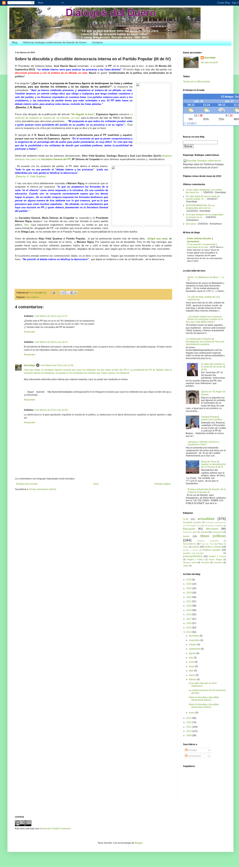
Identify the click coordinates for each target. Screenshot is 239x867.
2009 (189, 735)
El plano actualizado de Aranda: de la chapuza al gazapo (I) (207, 490)
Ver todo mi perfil (209, 62)
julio (191, 657)
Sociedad (205, 562)
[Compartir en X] (68, 293)
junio (192, 662)
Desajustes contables (213, 526)
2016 (189, 623)
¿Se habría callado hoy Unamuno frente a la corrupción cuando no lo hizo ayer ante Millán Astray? (204, 319)
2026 (189, 579)
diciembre (194, 635)
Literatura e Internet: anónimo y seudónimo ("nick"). (203, 443)
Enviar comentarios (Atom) (42, 489)
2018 (189, 614)
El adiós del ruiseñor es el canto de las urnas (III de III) (213, 367)
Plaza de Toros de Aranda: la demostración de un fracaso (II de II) (213, 464)
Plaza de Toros (207, 544)
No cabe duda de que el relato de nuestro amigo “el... (203, 197)
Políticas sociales (212, 550)
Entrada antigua (163, 484)
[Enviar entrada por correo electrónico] (53, 292)
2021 (189, 601)
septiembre (195, 649)
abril (191, 670)
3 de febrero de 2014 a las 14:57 (51, 316)
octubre (193, 644)
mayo (192, 666)
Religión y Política (195, 559)
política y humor (213, 546)
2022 (189, 597)
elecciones (212, 528)
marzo (192, 675)
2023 (189, 592)
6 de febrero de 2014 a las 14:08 (51, 410)
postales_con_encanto (193, 553)
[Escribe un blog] (65, 293)
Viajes (185, 566)
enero (192, 712)
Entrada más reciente (27, 484)
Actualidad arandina (192, 522)
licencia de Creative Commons (55, 828)
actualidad (206, 519)
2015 (189, 627)
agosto (192, 653)
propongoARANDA (192, 556)
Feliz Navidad (202, 532)
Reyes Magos (215, 559)
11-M (185, 519)
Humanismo (217, 532)
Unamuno (218, 562)
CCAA (198, 526)
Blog (14, 42)
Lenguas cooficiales (207, 541)
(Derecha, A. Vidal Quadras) (31, 176)
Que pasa (191, 223)
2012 (189, 722)
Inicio (96, 484)
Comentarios (194, 756)
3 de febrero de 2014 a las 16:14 (51, 342)
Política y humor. (190, 550)
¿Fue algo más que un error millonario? (203, 684)
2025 (189, 584)
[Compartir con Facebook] (72, 293)
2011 (189, 727)
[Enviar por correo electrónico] (61, 293)
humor (186, 536)
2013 (189, 718)
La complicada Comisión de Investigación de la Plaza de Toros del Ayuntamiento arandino (205, 342)
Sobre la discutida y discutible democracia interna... (204, 698)
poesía (195, 546)
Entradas (192, 750)
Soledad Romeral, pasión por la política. (212, 418)
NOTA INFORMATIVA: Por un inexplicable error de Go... (200, 206)
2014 (189, 632)
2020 (189, 605)
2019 (189, 610)
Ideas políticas (32, 297)
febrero (193, 679)
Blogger (139, 843)
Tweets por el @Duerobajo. (197, 81)
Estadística (188, 532)
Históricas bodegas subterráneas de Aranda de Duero (54, 42)
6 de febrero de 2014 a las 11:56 (57, 365)
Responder (29, 331)
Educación (189, 528)
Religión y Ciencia (217, 556)
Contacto (97, 42)
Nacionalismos (189, 544)
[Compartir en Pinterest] (75, 293)
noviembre (194, 640)
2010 (189, 731)
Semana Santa (190, 562)
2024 (189, 588)
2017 (189, 619)
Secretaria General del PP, (56, 159)
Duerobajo (29, 365)
